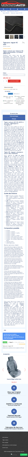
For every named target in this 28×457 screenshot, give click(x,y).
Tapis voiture (5, 440)
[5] (9, 89)
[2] (5, 89)
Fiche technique (14, 116)
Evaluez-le (17, 93)
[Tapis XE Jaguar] (7, 37)
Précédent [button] (5, 25)
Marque (14, 119)
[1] (4, 89)
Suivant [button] (22, 25)
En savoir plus (14, 113)
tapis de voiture (20, 141)
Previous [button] (3, 36)
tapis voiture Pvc (14, 191)
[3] (6, 89)
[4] (8, 89)
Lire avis (10, 93)
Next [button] (24, 36)
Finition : (5, 73)
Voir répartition (7, 91)
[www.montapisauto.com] (14, 4)
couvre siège (17, 318)
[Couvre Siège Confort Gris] (14, 367)
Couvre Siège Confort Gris (14, 379)
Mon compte (5, 442)
